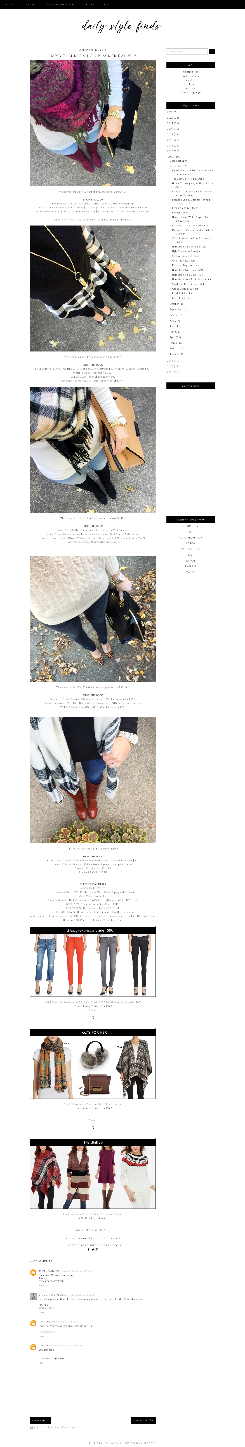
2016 (170, 151)
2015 (171, 156)
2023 (170, 112)
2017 (170, 145)
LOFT (191, 531)
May (172, 331)
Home (9, 4)
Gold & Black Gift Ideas (185, 255)
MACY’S (190, 572)
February (175, 348)
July (172, 320)
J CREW (190, 543)
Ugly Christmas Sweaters (187, 251)
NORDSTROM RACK (190, 537)
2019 (170, 134)
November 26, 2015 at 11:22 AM (77, 1294)
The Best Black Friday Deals (188, 178)
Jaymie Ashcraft (50, 1270)
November (176, 166)
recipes (190, 88)
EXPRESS (190, 566)
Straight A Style (50, 1294)
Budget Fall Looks (182, 298)
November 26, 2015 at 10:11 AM (77, 1271)
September (176, 309)
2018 (170, 140)
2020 (170, 128)
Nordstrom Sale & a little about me (191, 279)
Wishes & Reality (47, 1331)
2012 (170, 372)
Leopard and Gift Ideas (185, 207)
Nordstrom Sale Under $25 (187, 274)
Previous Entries (143, 1420)
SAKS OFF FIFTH (190, 549)
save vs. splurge (191, 92)
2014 (170, 360)
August (174, 315)
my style (190, 80)
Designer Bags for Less (185, 265)
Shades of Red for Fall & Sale (188, 284)
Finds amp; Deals (109, 1245)
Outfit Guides (98, 4)
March (173, 342)
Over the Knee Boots (183, 260)
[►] (166, 112)
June (172, 326)
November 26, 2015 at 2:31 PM (67, 1321)
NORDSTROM (191, 526)
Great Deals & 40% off (185, 288)
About (31, 4)
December (175, 160)
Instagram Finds (61, 4)
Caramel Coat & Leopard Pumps (190, 225)
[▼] (167, 156)
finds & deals (190, 76)
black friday (87, 1245)
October (174, 303)
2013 (170, 366)
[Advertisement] (190, 455)
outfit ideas (191, 84)
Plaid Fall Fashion (182, 293)
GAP (190, 554)
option (135, 534)
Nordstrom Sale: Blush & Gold (189, 246)
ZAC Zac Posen (81, 541)
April (172, 337)
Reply (41, 1285)
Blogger (149, 1443)
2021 (170, 123)
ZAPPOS (190, 560)
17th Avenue (113, 1443)
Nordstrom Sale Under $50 (187, 270)
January (174, 354)
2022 (170, 117)
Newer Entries (40, 1420)
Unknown (45, 1321)
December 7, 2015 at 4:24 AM (67, 1345)
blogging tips (191, 71)
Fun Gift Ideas (180, 212)
